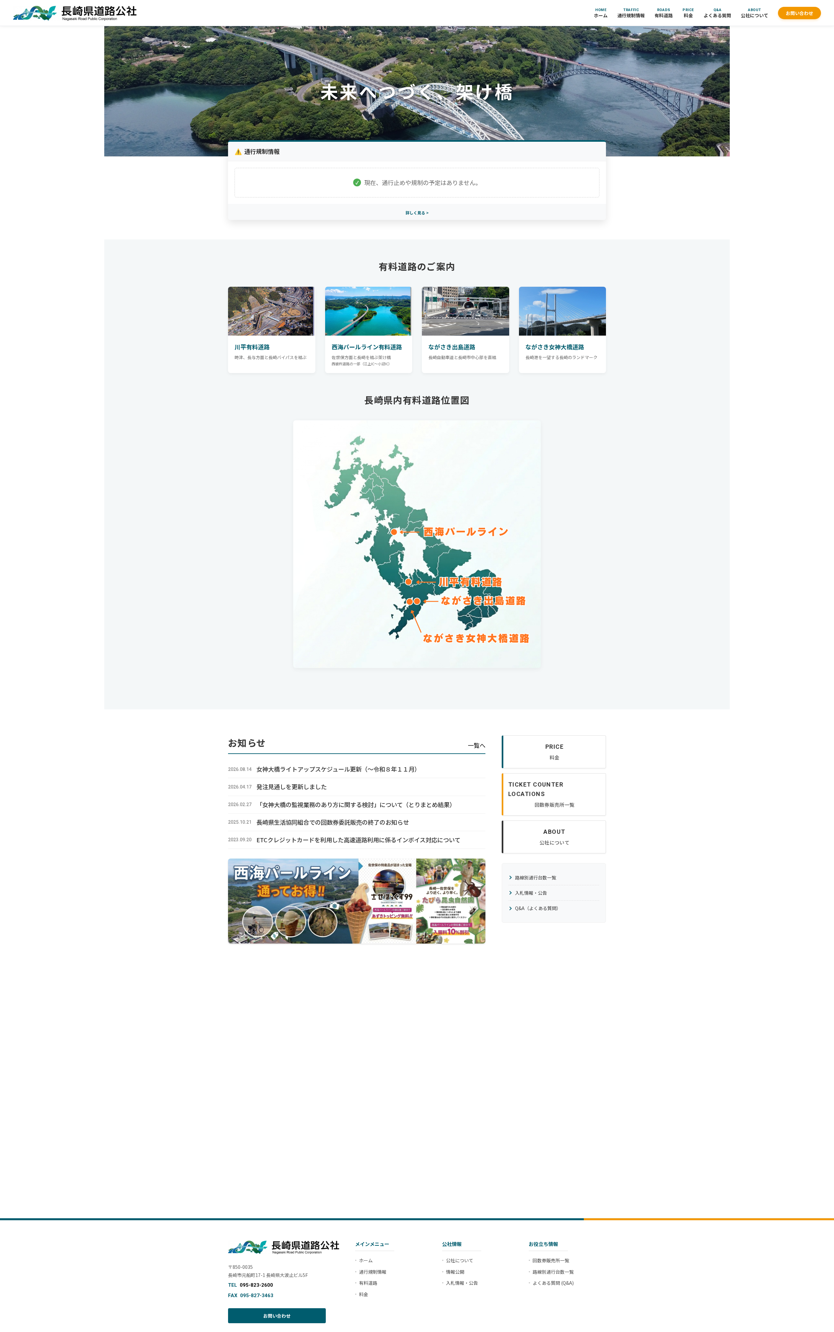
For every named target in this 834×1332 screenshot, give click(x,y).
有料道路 (663, 13)
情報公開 (455, 1271)
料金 (688, 13)
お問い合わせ (799, 13)
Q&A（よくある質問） (538, 908)
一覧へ (476, 745)
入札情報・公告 (531, 893)
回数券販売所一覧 (551, 1260)
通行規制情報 (631, 13)
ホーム (601, 13)
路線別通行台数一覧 (535, 877)
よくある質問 (717, 13)
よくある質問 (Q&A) (553, 1283)
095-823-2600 (256, 1285)
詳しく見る (415, 212)
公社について (754, 13)
